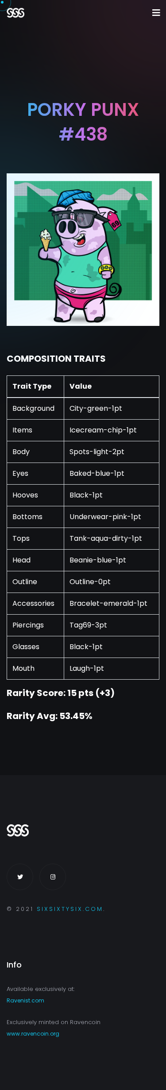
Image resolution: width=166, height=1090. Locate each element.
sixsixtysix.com (70, 909)
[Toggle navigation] (156, 12)
